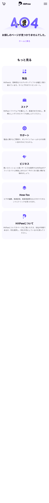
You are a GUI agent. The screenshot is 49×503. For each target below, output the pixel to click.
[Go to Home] (25, 4)
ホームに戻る (24, 41)
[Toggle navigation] (45, 3)
